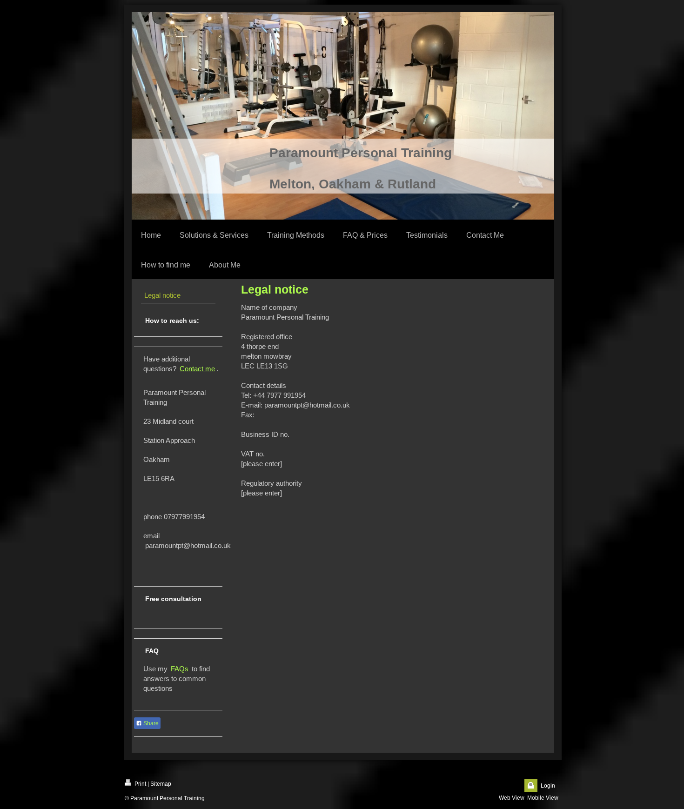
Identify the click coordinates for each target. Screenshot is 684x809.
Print (139, 784)
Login (548, 785)
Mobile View (542, 798)
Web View (511, 798)
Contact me (197, 369)
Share (150, 723)
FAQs (179, 669)
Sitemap (160, 784)
